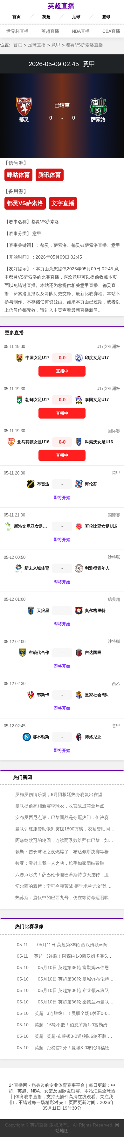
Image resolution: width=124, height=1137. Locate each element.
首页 (16, 16)
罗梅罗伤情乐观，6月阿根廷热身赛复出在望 (58, 794)
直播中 (62, 371)
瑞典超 (114, 599)
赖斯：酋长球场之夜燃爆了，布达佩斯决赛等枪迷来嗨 (68, 851)
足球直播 (37, 44)
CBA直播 (111, 31)
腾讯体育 (49, 175)
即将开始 (62, 497)
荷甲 (116, 472)
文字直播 (63, 203)
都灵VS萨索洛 (25, 203)
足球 (76, 16)
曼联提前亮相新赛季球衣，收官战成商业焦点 (59, 805)
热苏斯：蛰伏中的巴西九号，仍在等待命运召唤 (61, 897)
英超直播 (61, 5)
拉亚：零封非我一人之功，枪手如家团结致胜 (59, 863)
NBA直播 (81, 31)
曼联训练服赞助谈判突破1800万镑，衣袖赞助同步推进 (68, 828)
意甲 (56, 44)
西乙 (116, 683)
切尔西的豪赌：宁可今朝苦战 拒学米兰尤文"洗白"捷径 (68, 886)
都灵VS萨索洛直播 (84, 44)
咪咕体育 (18, 175)
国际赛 (114, 430)
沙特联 (114, 557)
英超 (46, 16)
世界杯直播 (17, 31)
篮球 (106, 16)
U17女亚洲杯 (108, 346)
